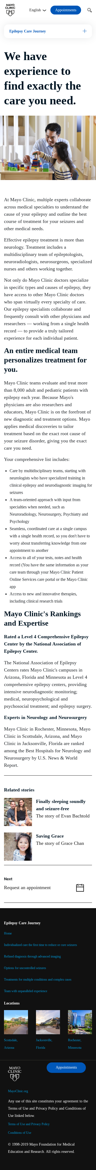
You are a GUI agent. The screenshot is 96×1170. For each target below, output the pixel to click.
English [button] (35, 10)
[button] (89, 10)
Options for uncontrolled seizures (25, 968)
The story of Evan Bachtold (63, 816)
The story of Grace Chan (60, 843)
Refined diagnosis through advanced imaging (32, 956)
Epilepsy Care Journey (27, 31)
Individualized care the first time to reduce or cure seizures (40, 945)
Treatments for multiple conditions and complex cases (37, 979)
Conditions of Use (19, 1133)
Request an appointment (27, 887)
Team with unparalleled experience (25, 991)
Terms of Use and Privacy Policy (29, 1124)
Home (8, 933)
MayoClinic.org (18, 1091)
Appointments (65, 10)
